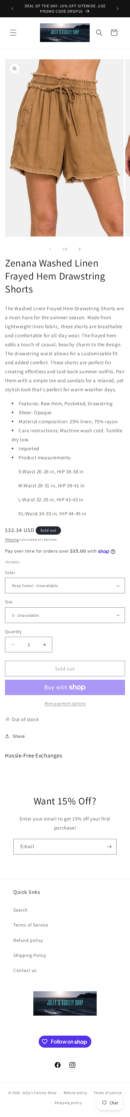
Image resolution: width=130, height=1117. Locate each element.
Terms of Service (30, 925)
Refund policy (28, 940)
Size (9, 602)
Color (10, 572)
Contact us (25, 970)
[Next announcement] (117, 8)
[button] (13, 32)
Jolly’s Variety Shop (39, 1092)
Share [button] (19, 736)
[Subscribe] (109, 847)
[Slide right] (79, 249)
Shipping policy (68, 1102)
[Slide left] (50, 249)
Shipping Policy (29, 955)
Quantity (13, 631)
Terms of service (108, 1092)
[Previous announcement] (12, 8)
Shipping (12, 539)
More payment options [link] (65, 703)
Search (20, 910)
